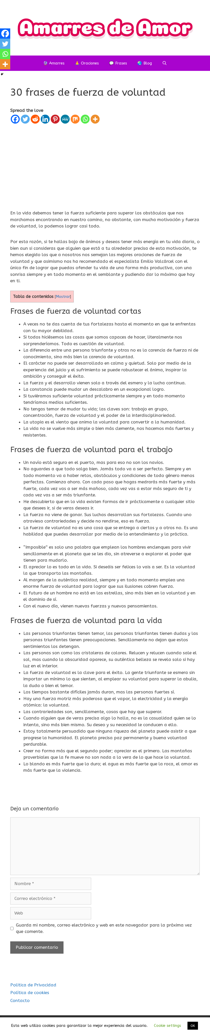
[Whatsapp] (85, 119)
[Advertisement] (105, 162)
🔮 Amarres (54, 63)
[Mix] (75, 119)
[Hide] (2, 74)
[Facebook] (15, 119)
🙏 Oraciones (87, 63)
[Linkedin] (45, 119)
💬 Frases (118, 63)
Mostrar (63, 297)
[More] (95, 119)
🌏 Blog (144, 63)
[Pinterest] (55, 119)
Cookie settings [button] (167, 1025)
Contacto (20, 1000)
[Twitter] (25, 119)
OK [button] (193, 1026)
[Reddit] (35, 119)
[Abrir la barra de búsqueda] (164, 63)
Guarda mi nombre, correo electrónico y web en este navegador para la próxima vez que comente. (104, 928)
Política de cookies (29, 992)
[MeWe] (65, 119)
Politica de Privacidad (33, 984)
